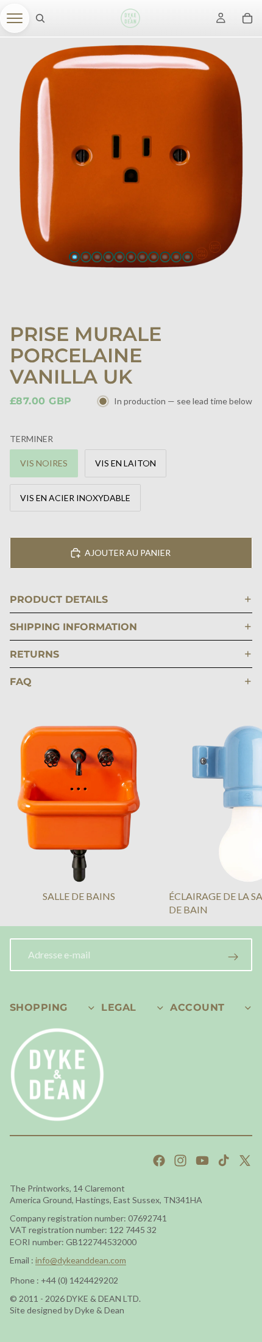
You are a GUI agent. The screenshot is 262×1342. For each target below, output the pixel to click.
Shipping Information (73, 627)
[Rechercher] (40, 18)
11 (187, 256)
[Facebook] (159, 1160)
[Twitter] (245, 1160)
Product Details (59, 599)
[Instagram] (180, 1160)
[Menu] (14, 18)
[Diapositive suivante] (237, 822)
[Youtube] (202, 1160)
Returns (34, 654)
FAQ (21, 681)
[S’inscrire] (233, 957)
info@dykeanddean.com (80, 1260)
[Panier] (247, 18)
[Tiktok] (223, 1160)
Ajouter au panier (128, 552)
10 (176, 256)
